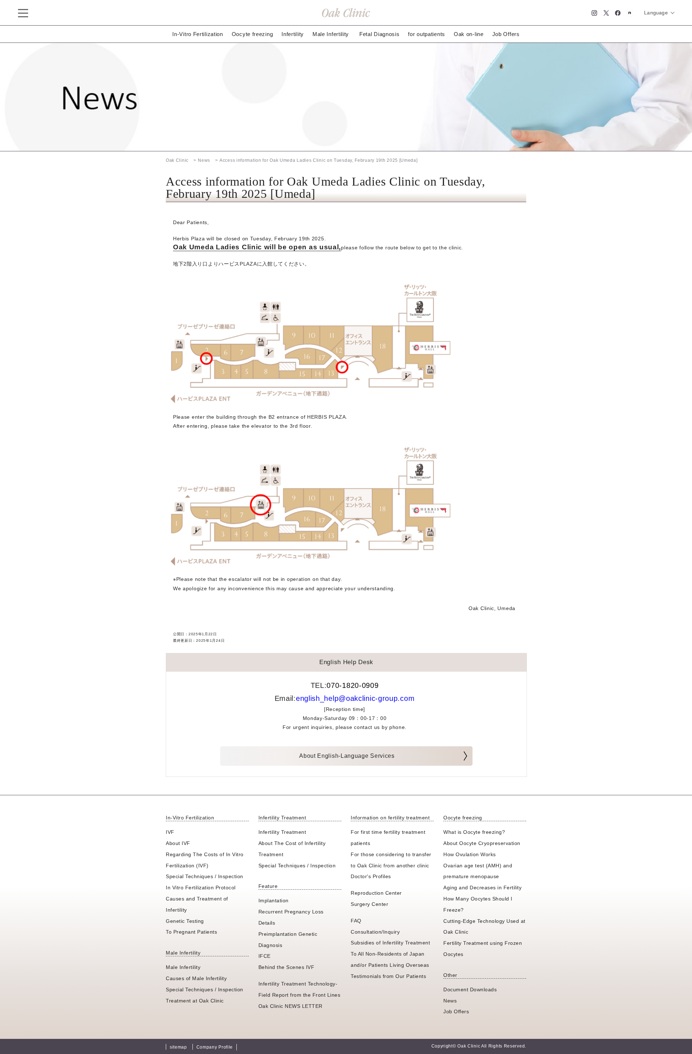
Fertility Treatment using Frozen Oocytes (482, 948)
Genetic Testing (185, 921)
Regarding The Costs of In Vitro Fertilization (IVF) (205, 859)
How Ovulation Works (469, 854)
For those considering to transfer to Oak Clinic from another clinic (391, 859)
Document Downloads (470, 989)
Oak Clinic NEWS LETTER (290, 1006)
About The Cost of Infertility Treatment (292, 848)
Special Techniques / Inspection (204, 876)
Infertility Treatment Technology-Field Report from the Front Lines (299, 989)
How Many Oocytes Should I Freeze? (478, 904)
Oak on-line (469, 34)
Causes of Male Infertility (196, 978)
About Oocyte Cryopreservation (481, 843)
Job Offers (506, 34)
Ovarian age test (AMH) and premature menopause (477, 871)
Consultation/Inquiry (375, 932)
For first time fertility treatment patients (388, 837)
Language (656, 12)
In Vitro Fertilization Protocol (201, 887)
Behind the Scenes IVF (286, 967)
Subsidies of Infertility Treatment (390, 943)
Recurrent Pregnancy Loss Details (291, 917)
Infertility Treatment (282, 832)
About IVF (178, 843)
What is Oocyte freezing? (474, 832)
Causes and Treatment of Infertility (197, 904)
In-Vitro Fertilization (197, 34)
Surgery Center (369, 904)
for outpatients (426, 34)
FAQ (356, 921)
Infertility (292, 34)
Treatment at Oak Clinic (195, 1001)
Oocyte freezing (252, 34)
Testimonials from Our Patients (388, 976)
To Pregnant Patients (191, 932)
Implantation (273, 900)
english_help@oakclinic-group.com (355, 698)
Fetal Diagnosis (379, 34)
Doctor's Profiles (371, 876)
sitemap (178, 1047)
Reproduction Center (376, 893)
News (450, 1001)
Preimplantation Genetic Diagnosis (288, 939)
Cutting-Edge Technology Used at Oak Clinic (484, 926)
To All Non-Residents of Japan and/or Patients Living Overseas (390, 959)
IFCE (264, 956)
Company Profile (214, 1047)
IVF (170, 832)
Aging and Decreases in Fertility (482, 887)
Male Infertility (330, 34)
